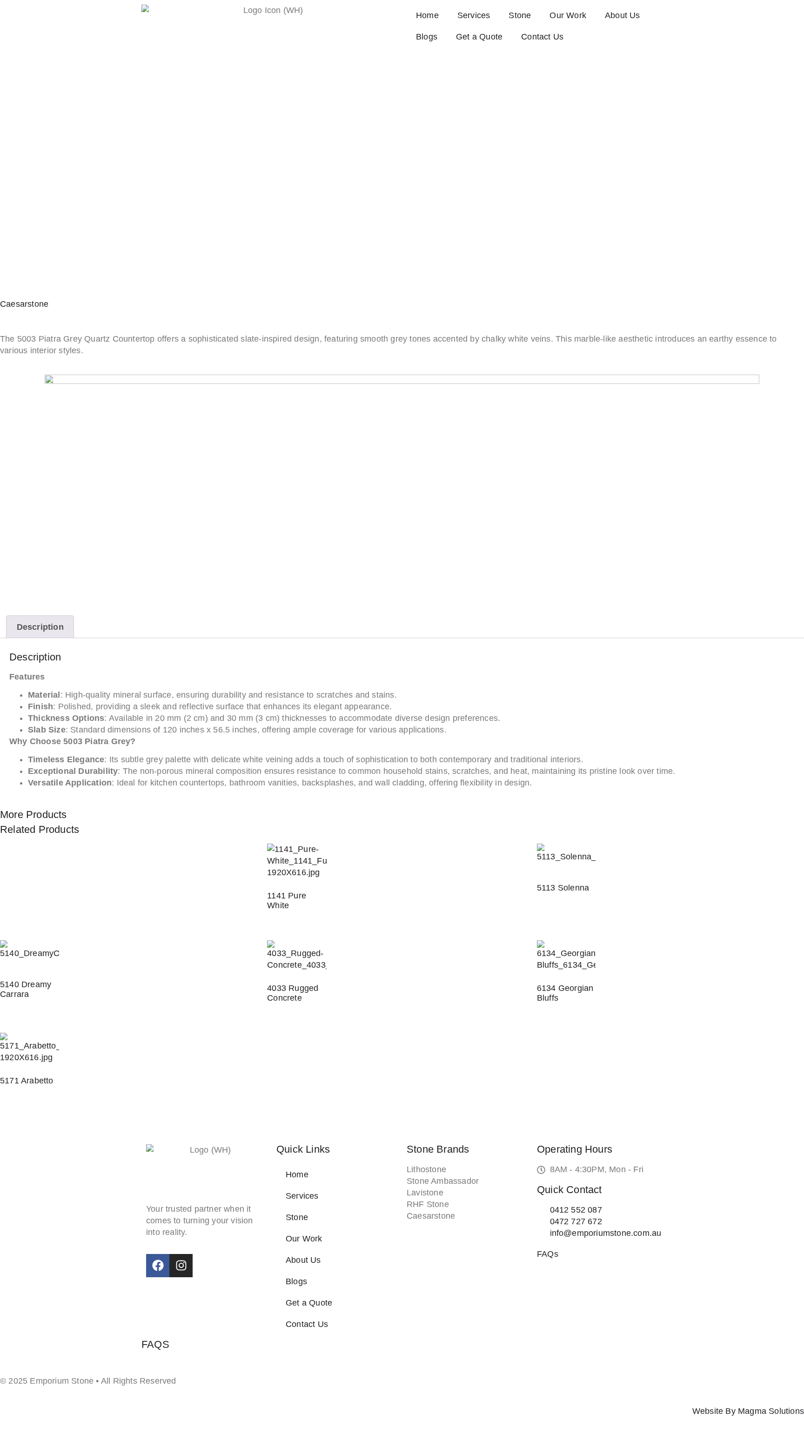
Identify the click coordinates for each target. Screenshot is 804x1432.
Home (427, 15)
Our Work (567, 15)
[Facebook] (157, 1265)
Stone (520, 15)
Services (473, 15)
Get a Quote (479, 36)
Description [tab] (40, 627)
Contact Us (542, 36)
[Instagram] (181, 1265)
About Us (622, 15)
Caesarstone (24, 304)
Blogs (426, 36)
